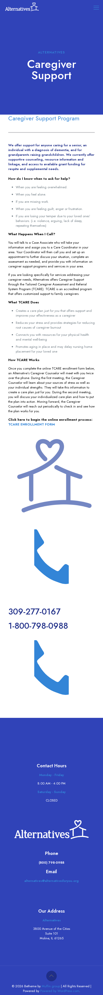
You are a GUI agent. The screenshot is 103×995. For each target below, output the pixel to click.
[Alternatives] (22, 7)
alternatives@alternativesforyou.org (51, 880)
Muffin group (51, 986)
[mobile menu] (96, 7)
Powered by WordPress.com (59, 991)
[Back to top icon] (51, 976)
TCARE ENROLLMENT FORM (31, 424)
